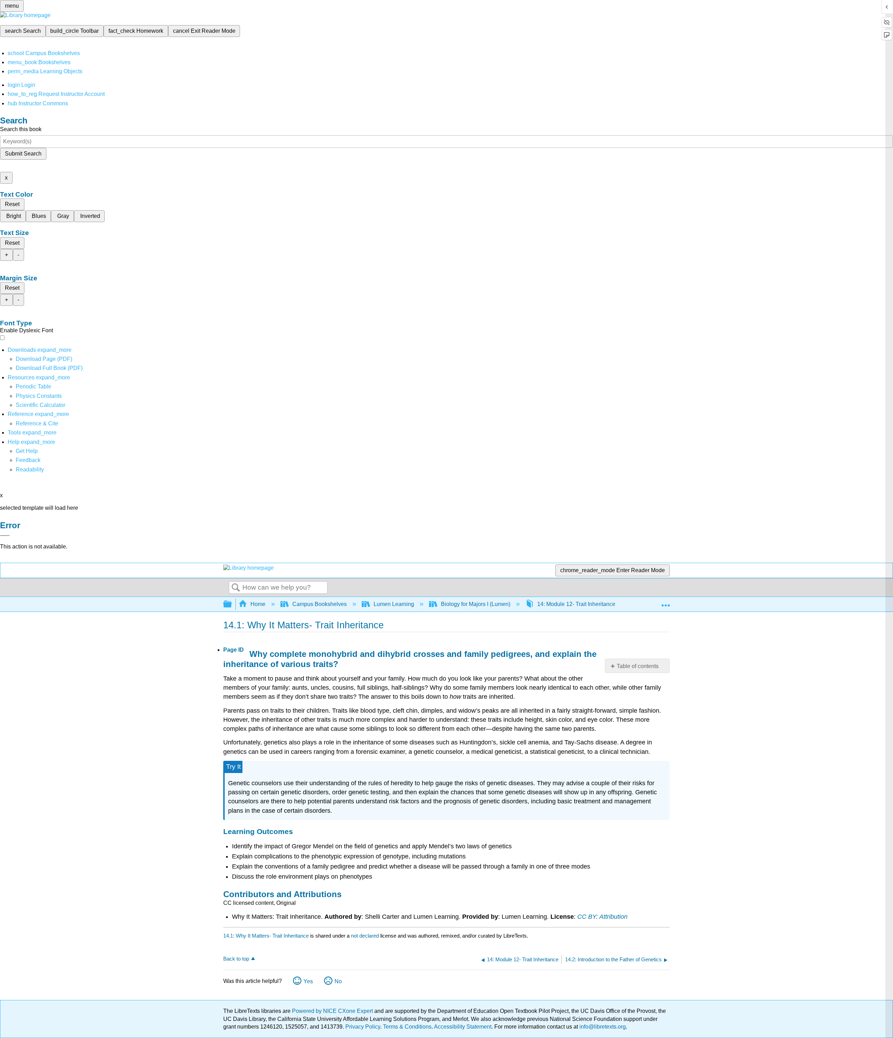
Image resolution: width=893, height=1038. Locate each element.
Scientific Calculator (40, 405)
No (338, 981)
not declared (365, 936)
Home (258, 604)
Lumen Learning (393, 604)
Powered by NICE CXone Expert (333, 1011)
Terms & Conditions (407, 1027)
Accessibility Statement (462, 1027)
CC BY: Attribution (602, 916)
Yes (308, 981)
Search (236, 588)
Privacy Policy (362, 1027)
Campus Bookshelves (319, 604)
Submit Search (23, 154)
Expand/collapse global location (665, 602)
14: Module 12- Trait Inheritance (576, 604)
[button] (28, 460)
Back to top (236, 959)
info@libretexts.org (602, 1027)
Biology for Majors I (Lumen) (476, 604)
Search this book (21, 129)
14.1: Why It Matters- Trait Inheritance (266, 936)
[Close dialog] (5, 535)
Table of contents (638, 666)
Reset (12, 204)
